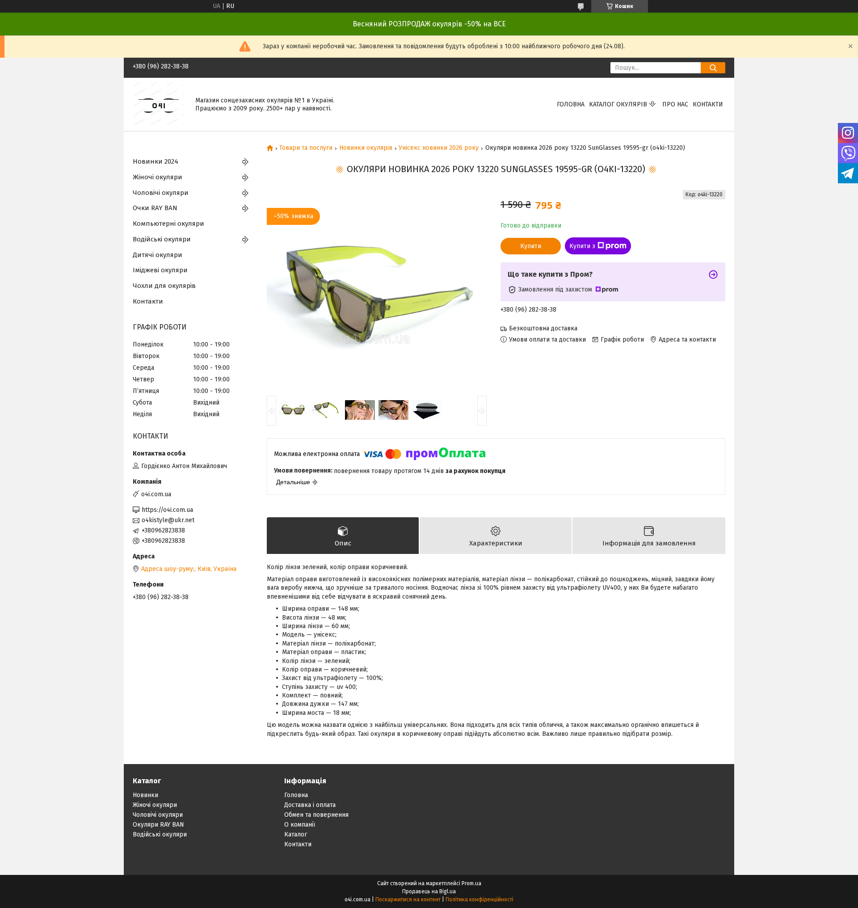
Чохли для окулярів (164, 286)
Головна (571, 104)
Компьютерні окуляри (168, 224)
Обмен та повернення (316, 815)
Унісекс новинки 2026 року (439, 148)
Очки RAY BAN (155, 208)
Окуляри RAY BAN (158, 824)
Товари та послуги (305, 148)
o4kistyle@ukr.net (168, 520)
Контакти (708, 104)
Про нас (675, 104)
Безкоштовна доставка (543, 328)
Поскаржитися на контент (408, 899)
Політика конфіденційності (479, 899)
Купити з (582, 246)
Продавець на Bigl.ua (429, 891)
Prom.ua (471, 883)
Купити (530, 246)
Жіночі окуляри (157, 177)
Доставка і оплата (310, 805)
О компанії (299, 824)
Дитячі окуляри (157, 255)
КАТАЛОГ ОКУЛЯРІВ (618, 104)
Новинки (145, 795)
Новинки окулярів (365, 148)
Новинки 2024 (155, 161)
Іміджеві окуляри (160, 270)
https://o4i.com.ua (167, 510)
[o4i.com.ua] (159, 104)
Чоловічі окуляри (161, 193)
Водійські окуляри (162, 239)
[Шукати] (713, 67)
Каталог (295, 834)
